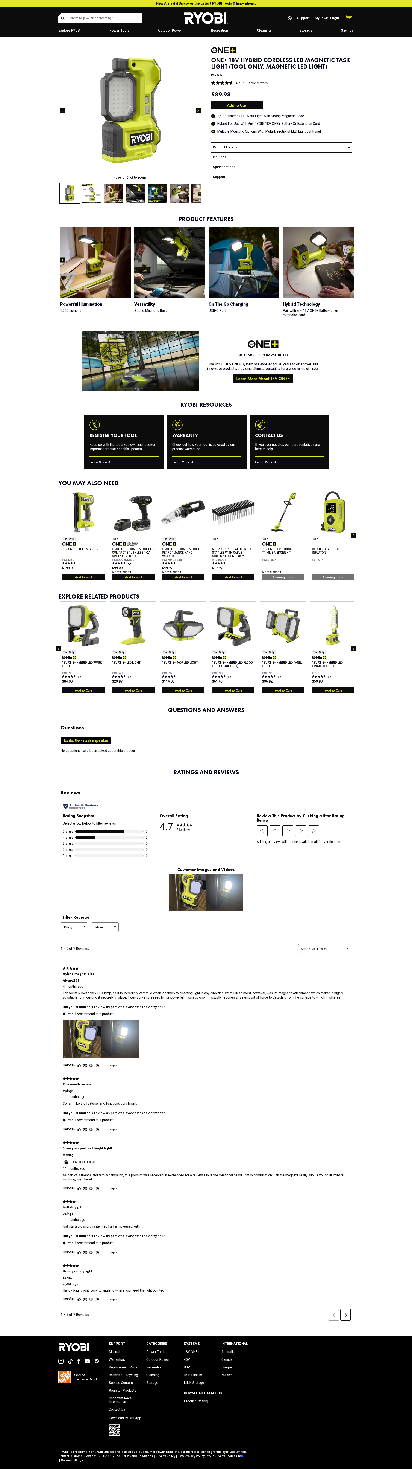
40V (187, 1359)
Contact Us (117, 1409)
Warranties (117, 1359)
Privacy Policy (165, 1456)
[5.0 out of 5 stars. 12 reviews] (69, 563)
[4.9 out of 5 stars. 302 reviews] (319, 676)
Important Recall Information (121, 1400)
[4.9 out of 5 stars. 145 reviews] (69, 676)
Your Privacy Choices (222, 1456)
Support (303, 18)
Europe (226, 1367)
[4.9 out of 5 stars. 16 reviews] (169, 676)
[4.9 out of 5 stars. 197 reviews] (219, 676)
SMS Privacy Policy (191, 1456)
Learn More (98, 462)
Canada (226, 1359)
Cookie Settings (72, 1460)
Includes (219, 157)
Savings (347, 30)
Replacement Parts (123, 1367)
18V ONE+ (191, 1352)
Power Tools (119, 30)
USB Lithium (193, 1375)
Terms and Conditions (137, 1456)
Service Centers (121, 1383)
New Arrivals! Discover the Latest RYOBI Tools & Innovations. (206, 3)
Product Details (225, 147)
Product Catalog (196, 1401)
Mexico (227, 1375)
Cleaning (264, 30)
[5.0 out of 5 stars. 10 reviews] (219, 563)
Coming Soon (283, 577)
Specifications (224, 167)
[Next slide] (198, 110)
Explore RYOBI (69, 30)
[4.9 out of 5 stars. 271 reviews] (269, 676)
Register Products (122, 1390)
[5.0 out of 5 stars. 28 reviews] (169, 563)
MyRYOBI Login (327, 18)
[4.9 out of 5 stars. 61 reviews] (119, 563)
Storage (306, 30)
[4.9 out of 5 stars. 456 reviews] (119, 676)
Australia (228, 1352)
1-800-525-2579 (108, 1456)
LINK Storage (194, 1383)
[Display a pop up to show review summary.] (130, 565)
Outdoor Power (170, 30)
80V (187, 1367)
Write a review (258, 83)
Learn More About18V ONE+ (263, 378)
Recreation (219, 30)
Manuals (115, 1352)
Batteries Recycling (123, 1375)
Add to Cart (237, 105)
